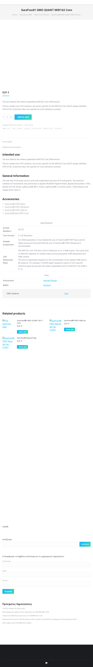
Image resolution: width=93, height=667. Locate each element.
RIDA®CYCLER (48, 128)
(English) (47, 285)
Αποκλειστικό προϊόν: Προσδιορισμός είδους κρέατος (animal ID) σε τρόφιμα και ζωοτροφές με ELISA (39, 619)
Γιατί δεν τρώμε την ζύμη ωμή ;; (14, 608)
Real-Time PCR (36, 128)
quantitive (27, 128)
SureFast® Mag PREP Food (17, 213)
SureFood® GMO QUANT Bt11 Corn (30, 321)
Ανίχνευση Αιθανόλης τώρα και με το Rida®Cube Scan (22, 616)
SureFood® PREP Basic (15, 204)
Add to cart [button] (22, 332)
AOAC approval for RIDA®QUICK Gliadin (16, 623)
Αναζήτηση (7, 539)
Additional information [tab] (11, 147)
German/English (50, 280)
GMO (13, 128)
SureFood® (58, 128)
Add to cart (23, 117)
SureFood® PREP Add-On (16, 210)
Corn (8, 128)
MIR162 (20, 128)
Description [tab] (7, 142)
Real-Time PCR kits (15, 125)
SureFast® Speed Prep (26, 338)
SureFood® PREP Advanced (17, 207)
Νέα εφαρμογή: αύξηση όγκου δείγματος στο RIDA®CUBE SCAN (25, 612)
